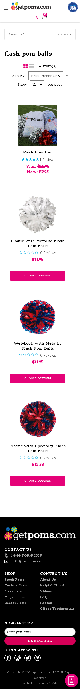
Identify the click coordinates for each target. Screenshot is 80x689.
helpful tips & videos (52, 588)
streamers (13, 591)
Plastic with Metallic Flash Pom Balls (38, 243)
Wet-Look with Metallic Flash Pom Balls (38, 346)
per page (55, 84)
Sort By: (18, 75)
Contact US (53, 574)
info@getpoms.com (27, 561)
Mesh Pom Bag (37, 152)
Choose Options (37, 275)
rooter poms (15, 603)
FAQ (44, 597)
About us (48, 580)
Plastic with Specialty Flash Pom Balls (37, 448)
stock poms (14, 580)
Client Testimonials (57, 609)
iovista (53, 683)
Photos (46, 603)
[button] (40, 34)
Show (22, 84)
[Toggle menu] (6, 8)
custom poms (16, 586)
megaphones (15, 597)
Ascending (67, 76)
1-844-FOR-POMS (38, 16)
